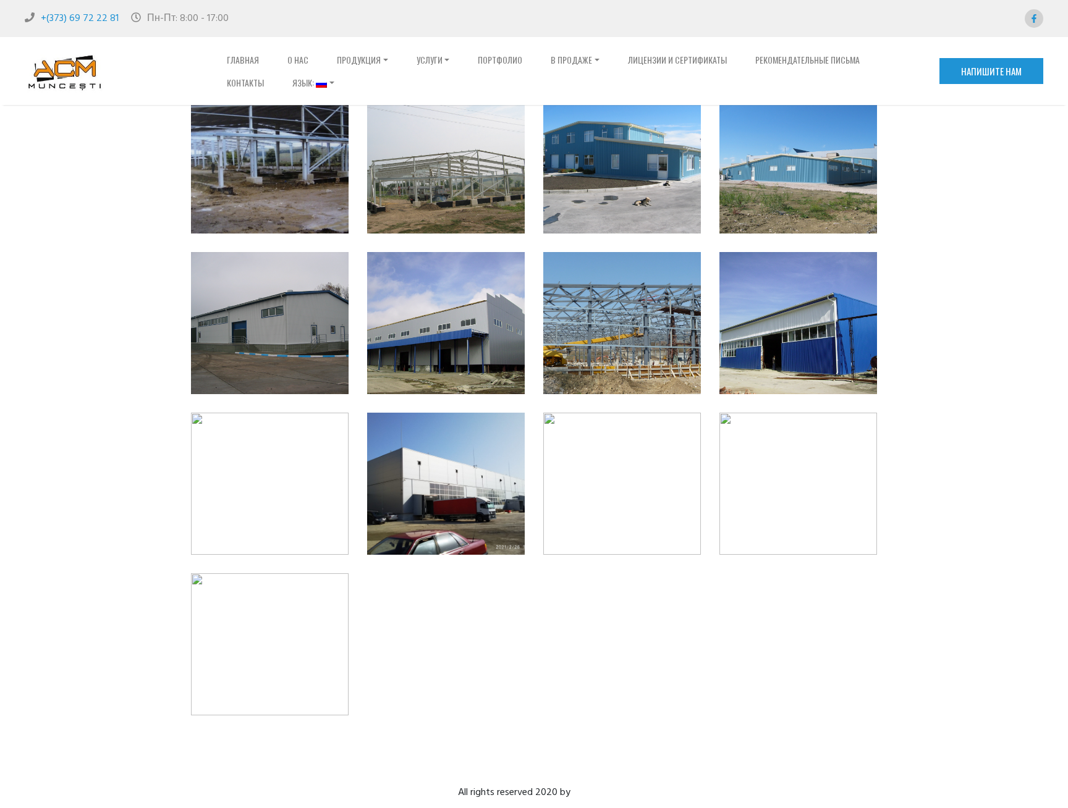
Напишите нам (991, 71)
